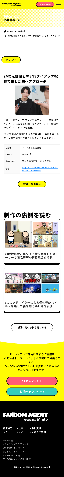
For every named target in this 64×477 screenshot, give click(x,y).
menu (58, 4)
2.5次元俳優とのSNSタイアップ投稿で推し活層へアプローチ (31, 78)
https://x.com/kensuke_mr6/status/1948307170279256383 (40, 169)
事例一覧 (22, 31)
